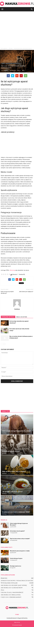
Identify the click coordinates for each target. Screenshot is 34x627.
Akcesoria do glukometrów (11, 588)
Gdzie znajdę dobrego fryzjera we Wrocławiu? (16, 431)
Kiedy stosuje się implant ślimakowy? (7, 292)
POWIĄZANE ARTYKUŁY (8, 317)
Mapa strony (17, 622)
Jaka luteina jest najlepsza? (26, 291)
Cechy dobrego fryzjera (16, 558)
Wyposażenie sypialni (9, 583)
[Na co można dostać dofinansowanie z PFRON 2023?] (5, 338)
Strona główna (4, 48)
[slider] (5, 274)
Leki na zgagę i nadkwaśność (12, 592)
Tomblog (4, 432)
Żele (2, 590)
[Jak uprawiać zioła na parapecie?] (17, 485)
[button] (32, 9)
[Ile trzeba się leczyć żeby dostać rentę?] (5, 330)
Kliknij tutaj (12, 270)
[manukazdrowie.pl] (17, 4)
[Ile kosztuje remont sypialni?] (17, 445)
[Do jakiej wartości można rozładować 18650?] (17, 505)
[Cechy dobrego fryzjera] (5, 560)
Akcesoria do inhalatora (11, 595)
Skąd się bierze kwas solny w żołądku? (14, 471)
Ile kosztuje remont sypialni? (11, 451)
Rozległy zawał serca (15, 566)
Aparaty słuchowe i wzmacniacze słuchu (13, 63)
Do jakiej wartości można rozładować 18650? (16, 512)
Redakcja (6, 70)
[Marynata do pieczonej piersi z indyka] (5, 553)
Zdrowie (3, 63)
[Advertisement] (17, 29)
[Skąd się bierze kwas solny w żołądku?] (17, 465)
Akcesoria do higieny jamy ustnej (14, 585)
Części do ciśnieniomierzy (11, 597)
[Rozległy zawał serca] (5, 568)
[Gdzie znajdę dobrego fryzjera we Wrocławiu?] (17, 424)
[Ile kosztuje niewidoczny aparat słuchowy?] (5, 323)
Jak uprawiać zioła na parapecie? (12, 491)
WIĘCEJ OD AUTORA (21, 317)
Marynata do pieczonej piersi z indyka (20, 550)
